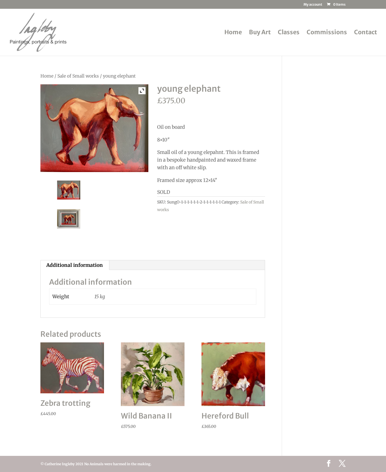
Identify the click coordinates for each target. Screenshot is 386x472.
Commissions (327, 33)
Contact (365, 33)
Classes (289, 33)
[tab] (74, 265)
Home (233, 33)
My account (312, 5)
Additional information (74, 265)
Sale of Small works (78, 76)
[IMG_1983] (68, 190)
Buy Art (260, 33)
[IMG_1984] (68, 219)
